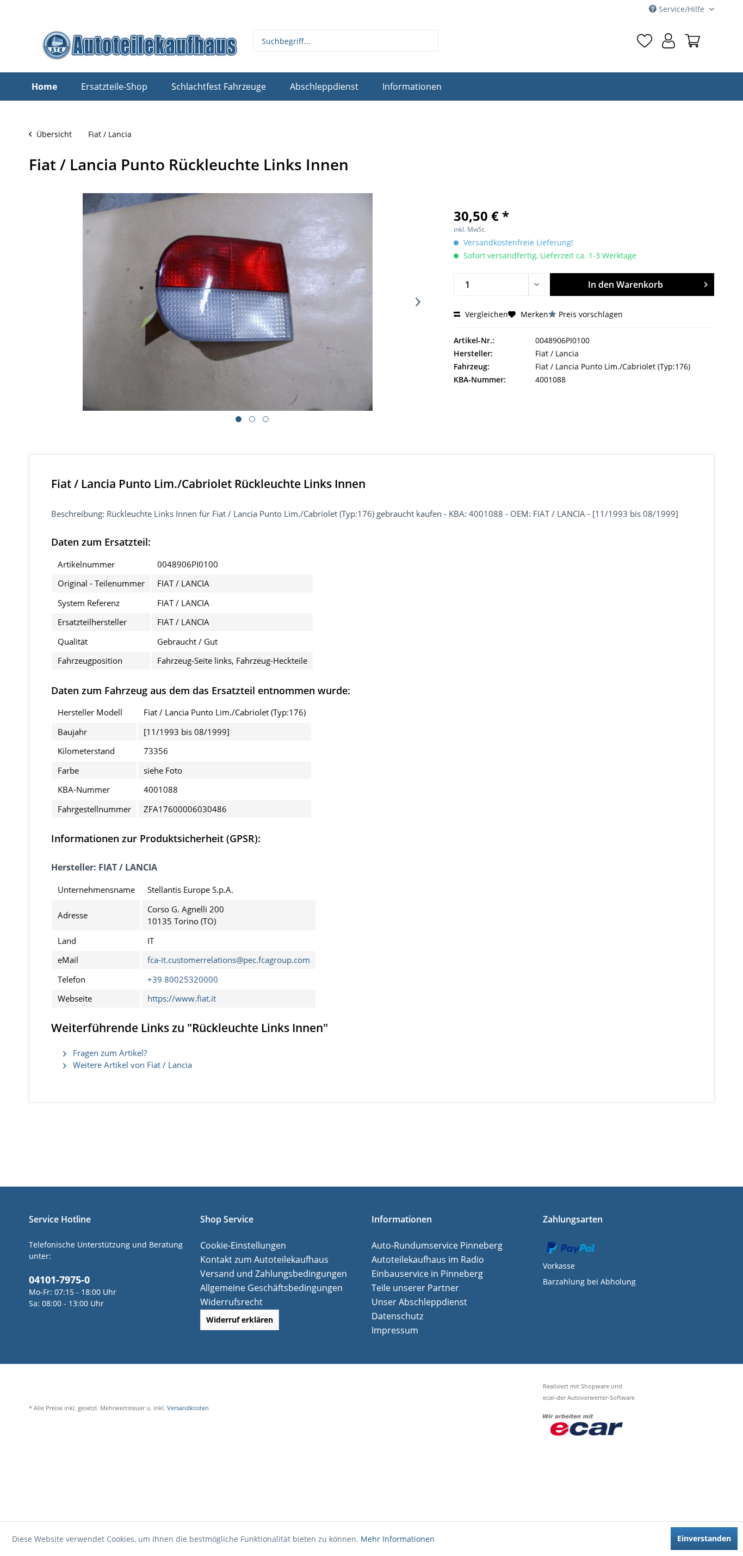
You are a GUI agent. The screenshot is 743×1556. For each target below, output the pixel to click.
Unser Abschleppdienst (414, 1301)
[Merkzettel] (644, 41)
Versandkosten (188, 1408)
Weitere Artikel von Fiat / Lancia (131, 1064)
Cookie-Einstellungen (238, 1245)
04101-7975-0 (56, 1279)
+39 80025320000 (182, 979)
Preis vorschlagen (591, 314)
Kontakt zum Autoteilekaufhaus (257, 1259)
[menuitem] (346, 41)
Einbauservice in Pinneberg (421, 1273)
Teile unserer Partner (410, 1287)
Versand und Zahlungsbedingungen (266, 1273)
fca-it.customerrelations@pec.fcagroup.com (228, 959)
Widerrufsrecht (228, 1301)
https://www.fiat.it (181, 998)
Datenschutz (394, 1316)
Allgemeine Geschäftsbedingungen (264, 1287)
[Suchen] (428, 41)
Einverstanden (704, 1538)
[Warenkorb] (692, 41)
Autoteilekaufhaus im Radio (421, 1259)
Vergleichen (485, 314)
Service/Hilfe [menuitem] (682, 9)
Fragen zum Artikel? (109, 1052)
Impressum (392, 1330)
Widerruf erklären (239, 1319)
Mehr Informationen (398, 1539)
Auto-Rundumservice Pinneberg (429, 1245)
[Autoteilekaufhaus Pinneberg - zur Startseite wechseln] (139, 45)
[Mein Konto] (668, 41)
